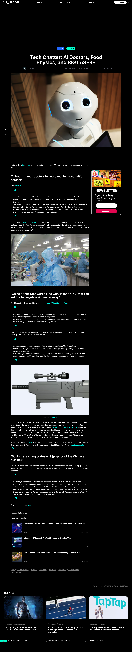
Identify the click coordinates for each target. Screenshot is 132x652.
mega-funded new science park (64, 427)
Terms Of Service (98, 586)
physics (53, 569)
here (30, 442)
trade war (26, 165)
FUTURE (60, 48)
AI (13, 569)
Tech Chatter (74, 569)
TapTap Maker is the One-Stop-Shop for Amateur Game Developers (107, 628)
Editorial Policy (123, 586)
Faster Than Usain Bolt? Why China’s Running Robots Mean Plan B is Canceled (65, 629)
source (54, 417)
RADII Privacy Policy (111, 586)
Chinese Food (23, 569)
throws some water (28, 222)
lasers (34, 569)
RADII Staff (31, 68)
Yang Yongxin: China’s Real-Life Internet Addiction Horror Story (21, 628)
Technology (17, 572)
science (62, 569)
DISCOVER (70, 48)
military (43, 569)
